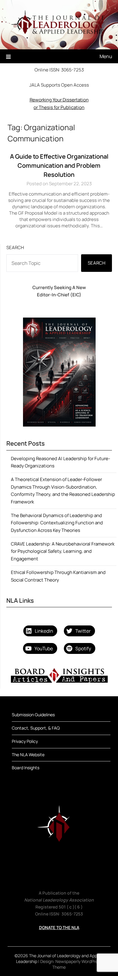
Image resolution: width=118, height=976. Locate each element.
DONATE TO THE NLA (59, 927)
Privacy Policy (25, 741)
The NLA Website (28, 754)
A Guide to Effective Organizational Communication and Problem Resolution (59, 165)
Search (15, 247)
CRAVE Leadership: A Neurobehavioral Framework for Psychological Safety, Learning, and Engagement (62, 551)
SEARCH (96, 263)
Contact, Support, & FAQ (36, 728)
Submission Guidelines (33, 714)
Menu (106, 56)
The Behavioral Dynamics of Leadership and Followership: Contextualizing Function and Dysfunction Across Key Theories (57, 522)
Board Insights (25, 767)
